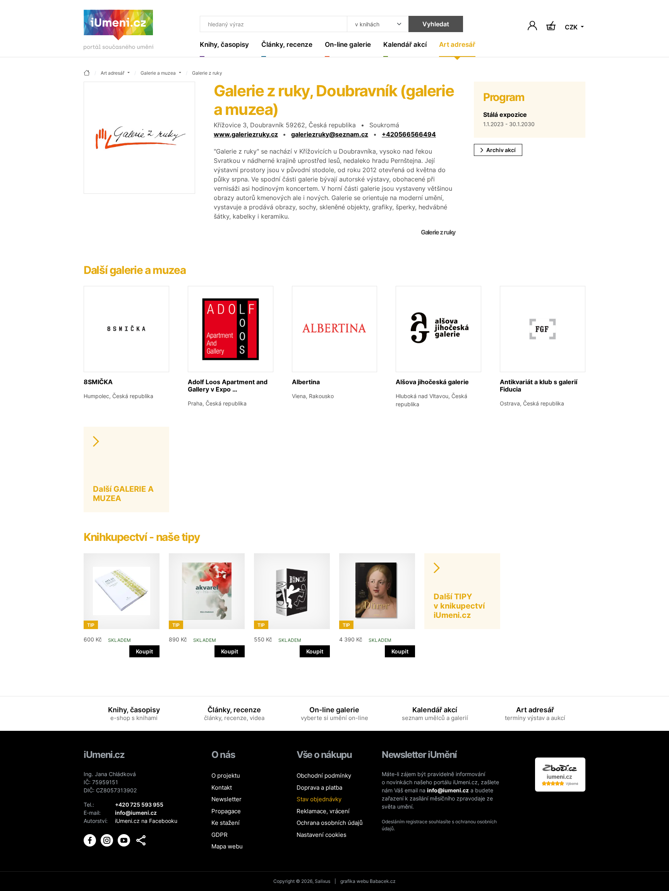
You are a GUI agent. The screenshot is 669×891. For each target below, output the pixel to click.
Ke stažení (225, 822)
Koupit (144, 651)
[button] (141, 840)
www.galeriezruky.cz (246, 134)
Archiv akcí (501, 150)
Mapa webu (227, 846)
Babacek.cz (383, 881)
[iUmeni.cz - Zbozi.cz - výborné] (560, 774)
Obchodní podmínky (324, 775)
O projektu (225, 775)
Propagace (226, 811)
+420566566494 (409, 134)
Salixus (322, 881)
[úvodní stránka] (87, 73)
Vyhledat (435, 24)
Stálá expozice (505, 114)
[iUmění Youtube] (125, 839)
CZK (572, 27)
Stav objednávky (319, 799)
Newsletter (226, 799)
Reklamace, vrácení (323, 811)
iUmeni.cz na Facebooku (146, 820)
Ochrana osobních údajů (330, 822)
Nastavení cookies (322, 834)
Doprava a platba (319, 787)
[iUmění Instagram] (108, 839)
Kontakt (221, 787)
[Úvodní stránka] (118, 31)
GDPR (219, 834)
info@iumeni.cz (448, 790)
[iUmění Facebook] (91, 839)
